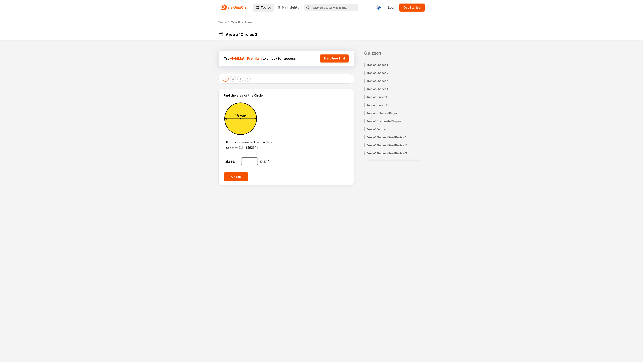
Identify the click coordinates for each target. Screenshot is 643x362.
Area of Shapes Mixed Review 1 (386, 137)
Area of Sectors (377, 129)
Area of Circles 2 (377, 105)
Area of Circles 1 (377, 97)
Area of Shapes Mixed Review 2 (387, 145)
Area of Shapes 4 (377, 89)
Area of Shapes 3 (377, 81)
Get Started (412, 7)
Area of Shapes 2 (377, 73)
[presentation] (254, 142)
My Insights (290, 7)
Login (392, 7)
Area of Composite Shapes (384, 121)
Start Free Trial (334, 58)
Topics (266, 7)
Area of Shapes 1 (377, 65)
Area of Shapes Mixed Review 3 (387, 153)
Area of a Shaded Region (382, 113)
